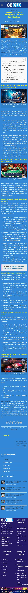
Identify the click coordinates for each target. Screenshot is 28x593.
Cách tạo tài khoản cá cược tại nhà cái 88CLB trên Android (15, 70)
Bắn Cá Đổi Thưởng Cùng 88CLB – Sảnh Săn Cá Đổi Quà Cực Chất (15, 507)
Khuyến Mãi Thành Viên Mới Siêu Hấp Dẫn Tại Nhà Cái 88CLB (16, 481)
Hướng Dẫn (14, 10)
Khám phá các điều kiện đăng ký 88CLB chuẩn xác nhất (13, 62)
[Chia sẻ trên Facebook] (9, 422)
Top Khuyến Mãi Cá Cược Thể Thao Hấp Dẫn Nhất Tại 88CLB (15, 488)
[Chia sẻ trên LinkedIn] (21, 422)
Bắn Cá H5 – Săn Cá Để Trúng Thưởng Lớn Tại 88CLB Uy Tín (14, 501)
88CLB (3, 524)
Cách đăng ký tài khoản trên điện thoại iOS (15, 73)
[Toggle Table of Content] (23, 59)
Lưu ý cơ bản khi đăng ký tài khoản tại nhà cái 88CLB (14, 80)
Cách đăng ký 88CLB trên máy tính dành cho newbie (14, 76)
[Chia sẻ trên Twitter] (12, 422)
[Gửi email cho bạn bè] (15, 422)
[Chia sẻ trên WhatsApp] (7, 422)
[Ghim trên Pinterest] (18, 422)
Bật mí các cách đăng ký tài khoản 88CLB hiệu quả (14, 66)
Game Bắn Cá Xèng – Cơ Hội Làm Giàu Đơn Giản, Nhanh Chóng (15, 494)
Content (21, 21)
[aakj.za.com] (14, 5)
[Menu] (2, 5)
